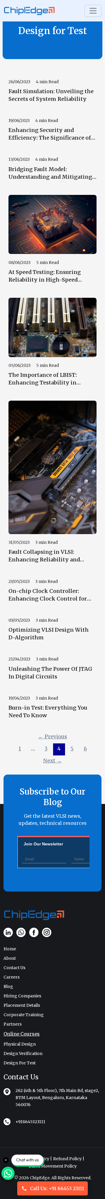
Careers (12, 977)
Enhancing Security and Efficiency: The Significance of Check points (49, 134)
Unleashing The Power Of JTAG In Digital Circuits (50, 672)
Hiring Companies (22, 996)
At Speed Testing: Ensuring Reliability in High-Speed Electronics (44, 276)
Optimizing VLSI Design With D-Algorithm (48, 633)
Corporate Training (24, 1014)
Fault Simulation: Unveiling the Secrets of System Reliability (51, 95)
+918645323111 (30, 1121)
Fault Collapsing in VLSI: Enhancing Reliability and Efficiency (44, 556)
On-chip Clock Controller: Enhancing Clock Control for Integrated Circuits (47, 595)
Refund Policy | (68, 1158)
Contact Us (14, 967)
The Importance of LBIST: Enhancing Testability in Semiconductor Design (42, 379)
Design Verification (23, 1053)
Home (10, 948)
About (10, 958)
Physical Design (20, 1044)
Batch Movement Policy (53, 1166)
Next (52, 760)
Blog (8, 986)
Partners (13, 1024)
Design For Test (20, 1063)
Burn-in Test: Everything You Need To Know (47, 711)
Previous (52, 736)
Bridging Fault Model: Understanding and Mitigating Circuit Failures (50, 173)
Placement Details (22, 1005)
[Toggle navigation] (93, 11)
